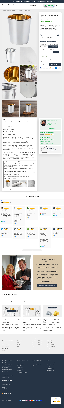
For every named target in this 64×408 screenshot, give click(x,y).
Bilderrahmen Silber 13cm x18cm (37, 365)
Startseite (4, 10)
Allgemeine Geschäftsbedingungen (51, 361)
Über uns (21, 4)
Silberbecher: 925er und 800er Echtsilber (6, 367)
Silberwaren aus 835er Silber (37, 344)
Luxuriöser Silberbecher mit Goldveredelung (22, 373)
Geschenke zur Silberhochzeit (8, 375)
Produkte (4, 4)
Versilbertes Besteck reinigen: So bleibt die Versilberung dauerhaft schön (32, 320)
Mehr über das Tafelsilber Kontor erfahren (47, 285)
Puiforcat (19, 346)
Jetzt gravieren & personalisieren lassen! (48, 41)
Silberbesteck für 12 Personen (52, 346)
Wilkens (3, 350)
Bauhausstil (34, 346)
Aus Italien (42, 13)
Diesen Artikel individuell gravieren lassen (48, 59)
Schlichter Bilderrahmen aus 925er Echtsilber (22, 365)
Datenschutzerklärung (51, 364)
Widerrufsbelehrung (50, 368)
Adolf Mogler (19, 344)
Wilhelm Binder (20, 342)
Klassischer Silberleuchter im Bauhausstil (22, 361)
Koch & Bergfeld (5, 348)
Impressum (49, 366)
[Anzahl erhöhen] (45, 64)
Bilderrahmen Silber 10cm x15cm (37, 361)
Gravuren (10, 4)
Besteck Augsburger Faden (52, 348)
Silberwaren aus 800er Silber (37, 342)
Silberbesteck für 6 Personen (52, 344)
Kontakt (4, 7)
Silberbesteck (49, 340)
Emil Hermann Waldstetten (7, 344)
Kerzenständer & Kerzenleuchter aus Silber (7, 363)
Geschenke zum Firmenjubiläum (5, 372)
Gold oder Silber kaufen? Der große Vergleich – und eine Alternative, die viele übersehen (51, 320)
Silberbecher (14, 10)
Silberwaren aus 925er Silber (37, 340)
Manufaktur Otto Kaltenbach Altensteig (7, 341)
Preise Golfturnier (5, 377)
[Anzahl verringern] (41, 64)
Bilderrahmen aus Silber (7, 360)
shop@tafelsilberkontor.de (7, 388)
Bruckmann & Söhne (21, 340)
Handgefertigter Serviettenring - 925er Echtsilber (21, 369)
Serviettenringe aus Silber (7, 369)
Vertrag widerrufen (50, 370)
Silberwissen (15, 4)
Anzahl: (41, 61)
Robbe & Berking (5, 346)
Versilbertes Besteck (50, 342)
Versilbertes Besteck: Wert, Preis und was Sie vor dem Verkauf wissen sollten (11, 320)
